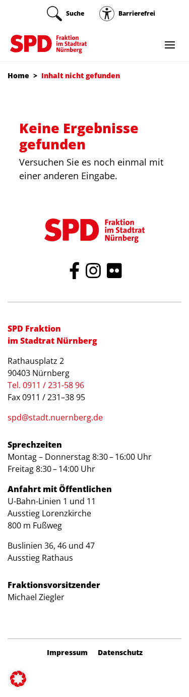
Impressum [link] (67, 652)
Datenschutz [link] (120, 652)
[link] (65, 13)
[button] (18, 679)
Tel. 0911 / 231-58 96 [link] (46, 385)
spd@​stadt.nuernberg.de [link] (55, 417)
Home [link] (18, 75)
